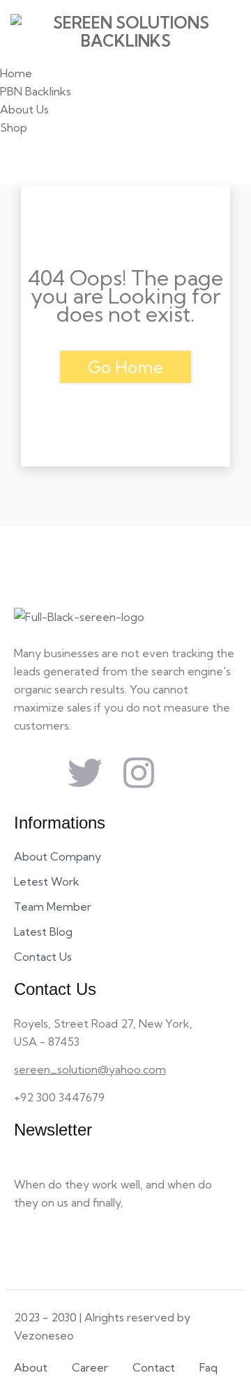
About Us (24, 109)
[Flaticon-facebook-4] (31, 772)
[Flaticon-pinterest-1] (192, 772)
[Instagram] (138, 772)
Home (16, 73)
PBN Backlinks (35, 91)
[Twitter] (85, 772)
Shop (13, 127)
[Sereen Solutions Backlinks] (125, 32)
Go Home (125, 366)
